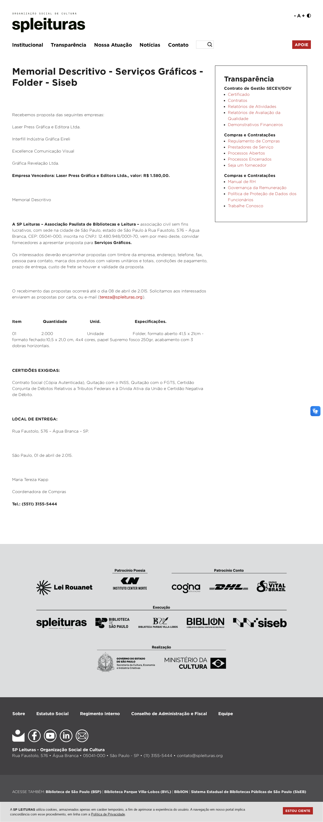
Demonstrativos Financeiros (255, 125)
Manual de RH (242, 181)
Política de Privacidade (108, 814)
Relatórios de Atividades (252, 106)
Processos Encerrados (250, 159)
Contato (178, 44)
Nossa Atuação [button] (113, 44)
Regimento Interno (100, 713)
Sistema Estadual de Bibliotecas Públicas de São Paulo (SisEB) (248, 792)
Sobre (18, 713)
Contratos (237, 100)
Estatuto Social (52, 713)
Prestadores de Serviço (250, 147)
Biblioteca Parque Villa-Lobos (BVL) (137, 792)
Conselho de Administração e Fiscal (169, 713)
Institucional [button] (27, 44)
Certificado (239, 94)
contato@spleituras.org (200, 755)
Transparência (68, 44)
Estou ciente (297, 810)
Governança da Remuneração (257, 188)
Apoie (301, 44)
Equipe (225, 713)
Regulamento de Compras (254, 141)
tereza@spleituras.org (121, 297)
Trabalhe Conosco (245, 206)
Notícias (150, 44)
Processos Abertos (246, 153)
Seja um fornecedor (247, 165)
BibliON (181, 792)
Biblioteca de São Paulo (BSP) (73, 792)
